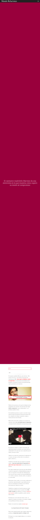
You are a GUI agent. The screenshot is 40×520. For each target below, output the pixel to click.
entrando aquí (24, 504)
